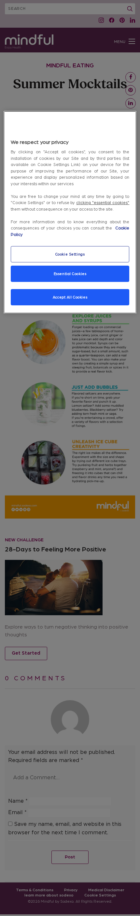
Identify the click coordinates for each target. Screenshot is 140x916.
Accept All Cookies (70, 297)
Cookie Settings (70, 254)
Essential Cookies (70, 274)
